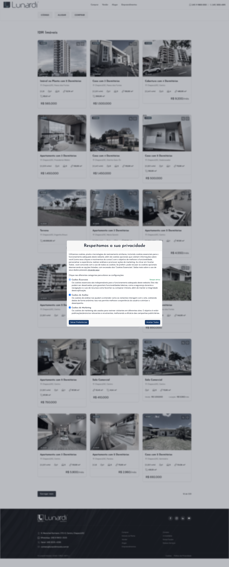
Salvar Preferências (78, 322)
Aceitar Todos (152, 322)
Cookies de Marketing (81, 308)
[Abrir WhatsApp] (223, 561)
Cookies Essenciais (116, 280)
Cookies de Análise (80, 295)
